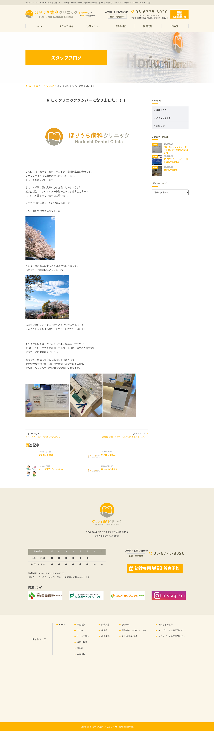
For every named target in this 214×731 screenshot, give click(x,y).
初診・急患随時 (117, 16)
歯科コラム (161, 110)
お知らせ (160, 126)
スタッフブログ (48, 86)
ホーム (28, 86)
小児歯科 (105, 636)
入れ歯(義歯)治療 (129, 636)
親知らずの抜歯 (165, 624)
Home (39, 26)
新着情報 (81, 654)
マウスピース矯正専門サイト (171, 636)
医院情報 (81, 624)
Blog (36, 86)
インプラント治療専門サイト (171, 630)
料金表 (174, 26)
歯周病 (104, 630)
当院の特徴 (120, 26)
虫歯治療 (105, 624)
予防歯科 (126, 624)
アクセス (81, 630)
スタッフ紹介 (66, 26)
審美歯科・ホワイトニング (134, 630)
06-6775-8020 (151, 11)
